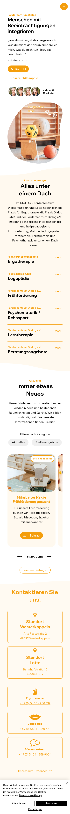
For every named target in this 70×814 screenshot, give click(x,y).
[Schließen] (65, 785)
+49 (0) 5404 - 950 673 (35, 729)
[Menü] (64, 6)
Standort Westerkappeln (35, 624)
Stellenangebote (46, 442)
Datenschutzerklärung (30, 795)
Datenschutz (43, 771)
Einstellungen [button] (35, 809)
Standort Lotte (35, 660)
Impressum (25, 771)
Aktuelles (18, 442)
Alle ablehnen (19, 803)
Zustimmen (51, 803)
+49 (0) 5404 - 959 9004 (35, 754)
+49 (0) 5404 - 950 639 (35, 703)
